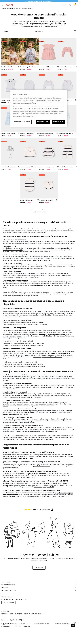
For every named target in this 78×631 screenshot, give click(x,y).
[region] (38, 108)
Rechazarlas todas (43, 121)
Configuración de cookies (22, 121)
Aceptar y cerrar (58, 121)
